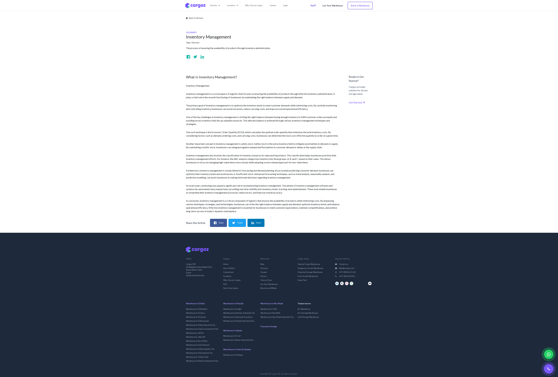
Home (225, 264)
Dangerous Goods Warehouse (310, 268)
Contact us (343, 264)
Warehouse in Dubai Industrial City (200, 325)
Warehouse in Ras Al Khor (197, 341)
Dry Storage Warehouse (308, 313)
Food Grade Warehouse (308, 276)
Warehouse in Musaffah (270, 313)
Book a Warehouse (360, 5)
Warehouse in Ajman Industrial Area (238, 340)
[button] (215, 5)
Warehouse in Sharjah (233, 303)
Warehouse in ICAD (268, 309)
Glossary (195, 42)
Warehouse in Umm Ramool (197, 345)
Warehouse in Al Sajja (232, 309)
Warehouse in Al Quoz (195, 313)
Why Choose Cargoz (232, 280)
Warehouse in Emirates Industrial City (239, 313)
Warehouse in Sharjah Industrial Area (238, 321)
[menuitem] (254, 5)
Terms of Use (266, 280)
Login (285, 5)
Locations (227, 276)
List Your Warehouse (332, 5)
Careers (263, 272)
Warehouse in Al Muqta (233, 355)
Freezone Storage (268, 326)
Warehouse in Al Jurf (231, 336)
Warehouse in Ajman (232, 330)
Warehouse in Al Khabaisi (196, 309)
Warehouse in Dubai (195, 303)
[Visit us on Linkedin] (202, 56)
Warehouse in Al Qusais (196, 317)
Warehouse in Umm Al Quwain (237, 349)
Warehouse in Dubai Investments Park (202, 329)
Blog (262, 264)
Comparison (228, 272)
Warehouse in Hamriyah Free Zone (237, 317)
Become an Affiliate (268, 288)
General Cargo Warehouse (309, 264)
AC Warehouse (304, 309)
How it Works (229, 268)
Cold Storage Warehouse (308, 317)
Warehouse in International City (199, 353)
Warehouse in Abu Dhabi (271, 303)
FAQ (225, 284)
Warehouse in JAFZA (195, 333)
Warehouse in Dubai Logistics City (200, 349)
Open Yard (302, 280)
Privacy (263, 276)
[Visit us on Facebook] (188, 56)
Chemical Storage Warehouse (310, 272)
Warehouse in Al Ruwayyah (197, 321)
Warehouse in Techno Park (197, 357)
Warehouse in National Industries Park (202, 361)
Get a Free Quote (230, 288)
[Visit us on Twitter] (195, 56)
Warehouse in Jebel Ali (195, 337)
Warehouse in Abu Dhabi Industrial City (277, 317)
